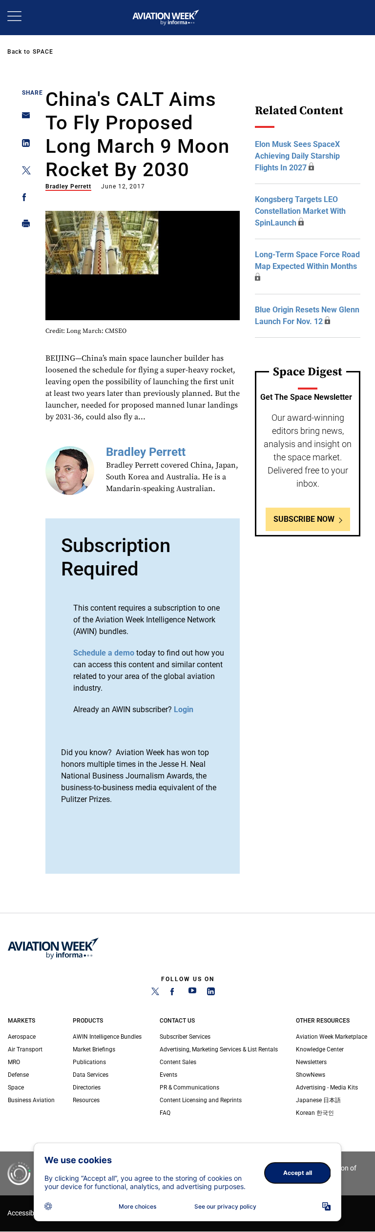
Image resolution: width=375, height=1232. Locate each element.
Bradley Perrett (68, 186)
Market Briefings (94, 1049)
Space (43, 51)
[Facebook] (174, 993)
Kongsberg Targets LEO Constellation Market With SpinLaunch (300, 211)
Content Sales (178, 1062)
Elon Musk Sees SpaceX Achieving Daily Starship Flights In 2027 (297, 156)
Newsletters (311, 1062)
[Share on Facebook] (23, 199)
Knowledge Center (320, 1049)
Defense (18, 1074)
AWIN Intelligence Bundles (107, 1036)
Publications (89, 1062)
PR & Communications (189, 1087)
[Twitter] (155, 993)
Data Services (90, 1074)
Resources (86, 1100)
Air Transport (25, 1049)
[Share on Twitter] (23, 172)
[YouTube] (192, 993)
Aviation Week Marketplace (331, 1036)
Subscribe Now (303, 519)
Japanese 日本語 (318, 1100)
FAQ (165, 1112)
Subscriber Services (185, 1036)
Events (168, 1074)
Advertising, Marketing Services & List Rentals (219, 1049)
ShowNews (310, 1074)
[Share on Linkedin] (23, 145)
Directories (87, 1087)
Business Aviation (31, 1100)
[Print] (23, 226)
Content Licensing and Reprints (201, 1100)
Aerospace (22, 1036)
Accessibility (25, 1213)
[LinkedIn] (211, 993)
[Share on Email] (23, 118)
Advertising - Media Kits (327, 1087)
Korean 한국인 (315, 1112)
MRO (14, 1062)
